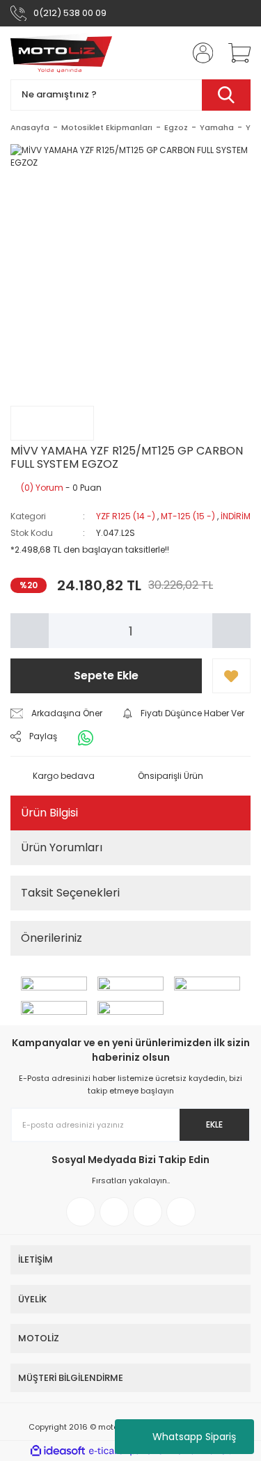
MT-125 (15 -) (188, 516)
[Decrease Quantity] (29, 630)
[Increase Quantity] (231, 630)
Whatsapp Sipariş (194, 1437)
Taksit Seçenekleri (70, 893)
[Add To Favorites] (231, 675)
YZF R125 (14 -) (125, 516)
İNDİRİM (236, 516)
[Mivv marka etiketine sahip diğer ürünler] (52, 423)
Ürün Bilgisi (49, 813)
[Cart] (235, 53)
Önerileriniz (51, 938)
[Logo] (61, 52)
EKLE (214, 1124)
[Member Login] (198, 53)
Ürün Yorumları (61, 847)
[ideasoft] (58, 1451)
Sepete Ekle (106, 676)
